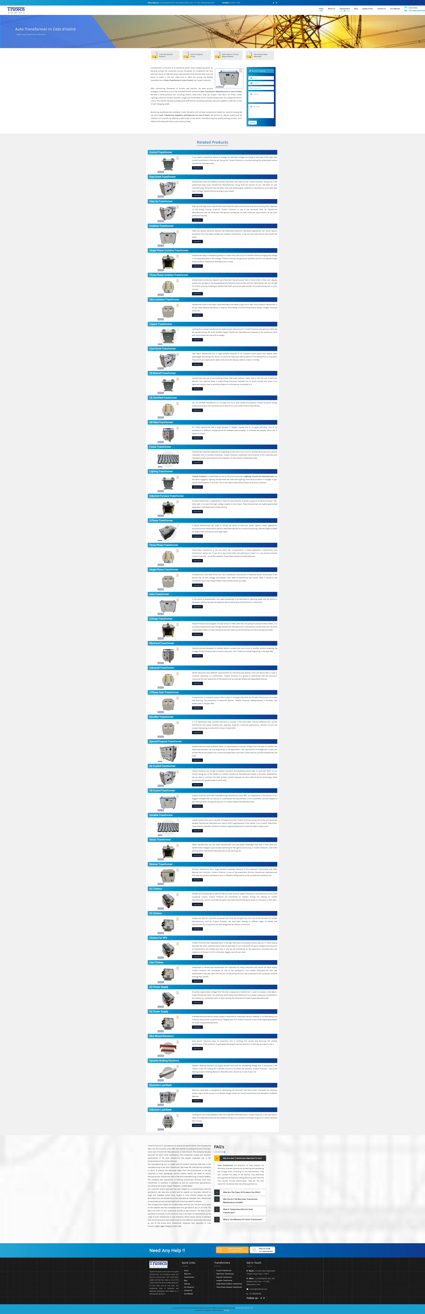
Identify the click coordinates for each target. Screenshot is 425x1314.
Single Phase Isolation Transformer (229, 1284)
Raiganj (169, 1226)
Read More (197, 168)
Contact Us (381, 9)
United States (187, 1186)
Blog (356, 9)
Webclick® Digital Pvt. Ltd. (244, 1308)
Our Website (395, 9)
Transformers (344, 9)
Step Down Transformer (225, 1274)
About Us (331, 9)
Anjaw (169, 1186)
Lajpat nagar (160, 1226)
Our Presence (189, 1287)
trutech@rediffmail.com (237, 1251)
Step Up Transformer (224, 1277)
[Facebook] (273, 3)
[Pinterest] (276, 3)
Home (321, 9)
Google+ (227, 1310)
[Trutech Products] (12, 10)
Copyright (176, 1308)
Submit (252, 123)
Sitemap (187, 1284)
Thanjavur (177, 1186)
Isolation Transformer (224, 1280)
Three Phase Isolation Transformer (229, 1287)
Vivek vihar (177, 1226)
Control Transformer (223, 1271)
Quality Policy (367, 9)
